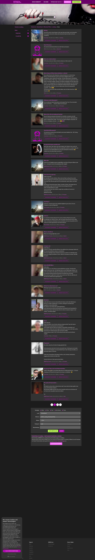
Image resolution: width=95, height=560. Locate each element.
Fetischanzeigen (51, 544)
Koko (68, 550)
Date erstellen (53, 431)
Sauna (45, 320)
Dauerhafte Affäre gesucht (50, 130)
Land (38, 413)
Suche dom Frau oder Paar (50, 174)
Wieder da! (67, 1)
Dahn (65, 396)
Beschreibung (36, 427)
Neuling (45, 30)
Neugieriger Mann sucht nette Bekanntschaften (54, 368)
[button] (12, 556)
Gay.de (68, 546)
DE (60, 2)
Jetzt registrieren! (56, 443)
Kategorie (37, 423)
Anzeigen (37, 410)
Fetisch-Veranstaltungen (59, 441)
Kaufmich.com (70, 548)
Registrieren (76, 1)
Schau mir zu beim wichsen (50, 59)
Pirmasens (61, 63)
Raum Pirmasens (47, 44)
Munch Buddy (46, 224)
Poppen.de (69, 544)
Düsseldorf (31, 552)
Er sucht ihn (50, 546)
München (31, 548)
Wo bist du (46, 300)
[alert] (11, 538)
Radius (37, 420)
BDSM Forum (50, 542)
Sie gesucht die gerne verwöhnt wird (52, 144)
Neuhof (65, 278)
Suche (61, 431)
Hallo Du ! (46, 215)
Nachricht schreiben (50, 40)
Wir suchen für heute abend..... (50, 382)
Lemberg (61, 37)
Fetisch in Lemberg (19, 27)
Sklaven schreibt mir (48, 231)
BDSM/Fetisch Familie (48, 166)
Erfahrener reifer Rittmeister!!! (50, 100)
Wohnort (37, 416)
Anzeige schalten (63, 40)
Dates (16, 30)
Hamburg (31, 546)
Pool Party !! (46, 201)
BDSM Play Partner (47, 194)
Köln (30, 556)
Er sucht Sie (18, 36)
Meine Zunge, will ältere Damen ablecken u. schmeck (55, 73)
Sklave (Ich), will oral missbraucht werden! (53, 114)
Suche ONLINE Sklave (48, 265)
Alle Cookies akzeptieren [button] (12, 551)
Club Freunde (46, 207)
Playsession (46, 343)
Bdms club (46, 160)
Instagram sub (47, 246)
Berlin (30, 544)
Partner (68, 542)
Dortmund (31, 554)
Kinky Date (18, 33)
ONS (45, 93)
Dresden (30, 558)
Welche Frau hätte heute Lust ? (51, 285)
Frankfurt (31, 550)
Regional (31, 542)
